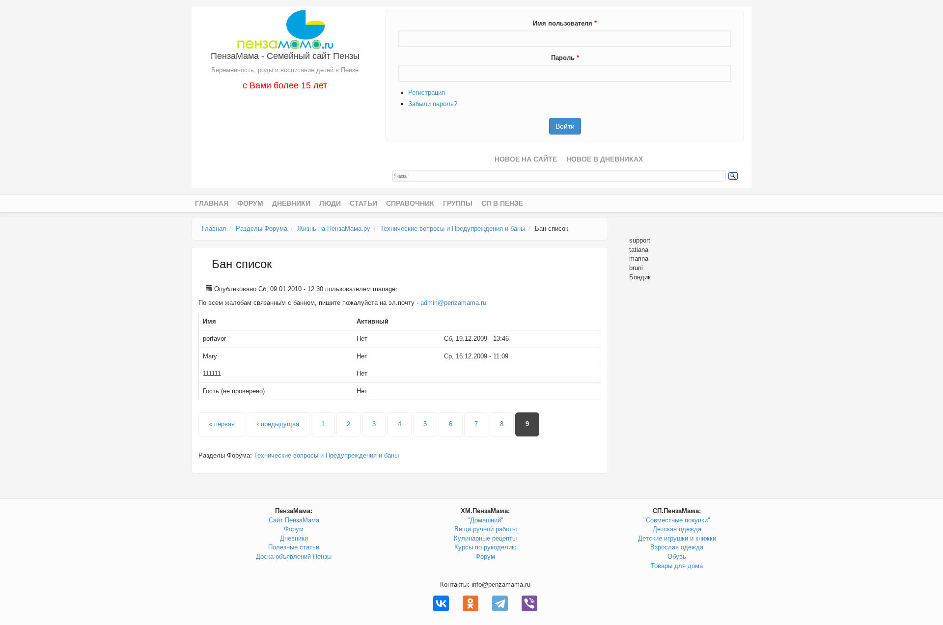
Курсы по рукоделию (485, 547)
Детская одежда (677, 529)
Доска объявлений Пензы (294, 556)
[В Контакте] (441, 603)
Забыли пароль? (432, 104)
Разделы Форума (261, 228)
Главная (211, 203)
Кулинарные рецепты (485, 538)
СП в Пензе (502, 203)
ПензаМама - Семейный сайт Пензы (285, 56)
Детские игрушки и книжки (677, 538)
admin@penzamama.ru (453, 302)
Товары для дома (677, 566)
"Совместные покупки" (676, 520)
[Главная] (285, 28)
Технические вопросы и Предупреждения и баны (452, 228)
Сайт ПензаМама (294, 520)
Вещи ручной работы (485, 529)
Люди (330, 203)
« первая (222, 424)
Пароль (565, 57)
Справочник (410, 203)
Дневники (291, 203)
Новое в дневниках (604, 159)
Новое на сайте (526, 159)
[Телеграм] (500, 603)
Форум (250, 203)
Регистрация (426, 92)
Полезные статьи (293, 547)
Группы (457, 203)
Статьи (363, 203)
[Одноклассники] (470, 603)
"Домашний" (485, 520)
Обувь (676, 556)
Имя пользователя (565, 23)
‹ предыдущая (278, 424)
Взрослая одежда (676, 547)
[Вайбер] (529, 603)
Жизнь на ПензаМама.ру (333, 228)
